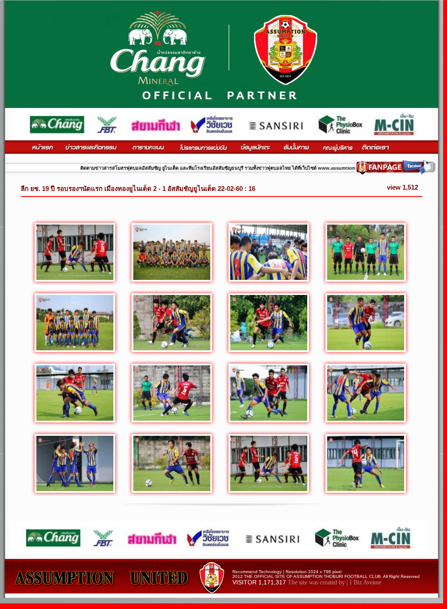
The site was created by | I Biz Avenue (334, 582)
